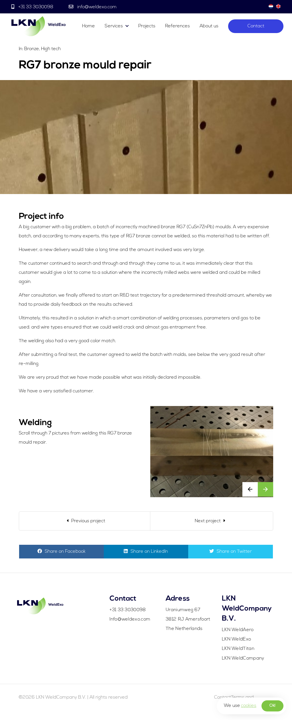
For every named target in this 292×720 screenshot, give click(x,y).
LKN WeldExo (236, 639)
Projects (146, 26)
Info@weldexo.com (130, 619)
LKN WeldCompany (243, 658)
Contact (256, 26)
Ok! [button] (272, 705)
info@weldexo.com (96, 7)
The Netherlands (184, 629)
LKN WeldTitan (238, 648)
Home (88, 26)
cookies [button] (248, 705)
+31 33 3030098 (35, 7)
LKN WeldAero (238, 630)
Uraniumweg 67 (183, 610)
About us (209, 26)
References (177, 26)
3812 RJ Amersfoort (188, 619)
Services (114, 26)
